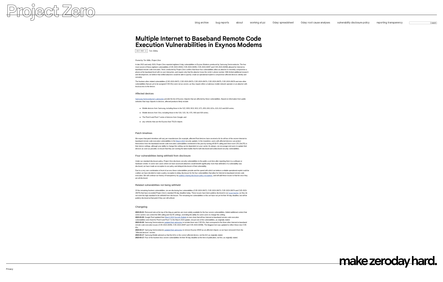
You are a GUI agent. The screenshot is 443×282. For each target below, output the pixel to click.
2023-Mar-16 (141, 51)
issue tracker (233, 193)
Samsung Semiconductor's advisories (149, 99)
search (433, 23)
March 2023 (180, 141)
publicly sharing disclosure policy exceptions (195, 175)
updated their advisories (173, 222)
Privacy (9, 269)
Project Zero (50, 11)
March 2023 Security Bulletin (176, 217)
